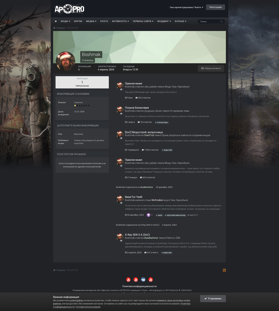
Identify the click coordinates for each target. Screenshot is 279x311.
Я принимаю (214, 298)
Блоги (104, 21)
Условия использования (88, 307)
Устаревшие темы (179, 111)
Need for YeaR (133, 197)
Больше (179, 21)
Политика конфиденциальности (139, 286)
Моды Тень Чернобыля (177, 86)
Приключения (133, 83)
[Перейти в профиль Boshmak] (120, 85)
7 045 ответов (151, 150)
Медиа (90, 21)
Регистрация (215, 7)
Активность (120, 21)
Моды (65, 21)
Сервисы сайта (142, 21)
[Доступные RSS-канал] (224, 270)
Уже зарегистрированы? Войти (186, 7)
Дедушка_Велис (153, 111)
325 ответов (144, 98)
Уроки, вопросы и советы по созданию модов (186, 135)
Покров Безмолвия (137, 107)
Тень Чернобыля (179, 200)
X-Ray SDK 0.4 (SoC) (149, 225)
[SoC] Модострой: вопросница (144, 132)
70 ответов (146, 122)
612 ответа (152, 252)
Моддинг (163, 21)
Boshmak (130, 86)
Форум (78, 21)
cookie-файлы (76, 300)
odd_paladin (150, 86)
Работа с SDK (173, 238)
